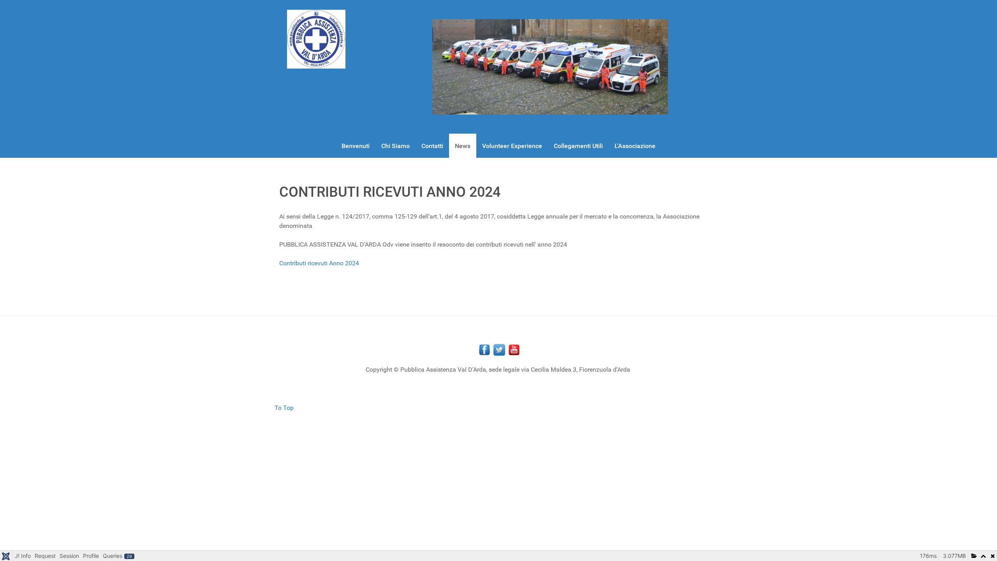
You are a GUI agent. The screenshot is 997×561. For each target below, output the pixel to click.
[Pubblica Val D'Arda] (316, 39)
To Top (284, 407)
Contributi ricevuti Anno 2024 (319, 263)
